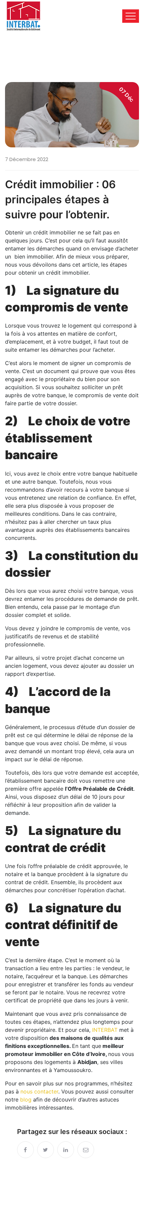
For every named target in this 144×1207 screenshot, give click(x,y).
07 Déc (126, 94)
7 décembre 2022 (26, 159)
